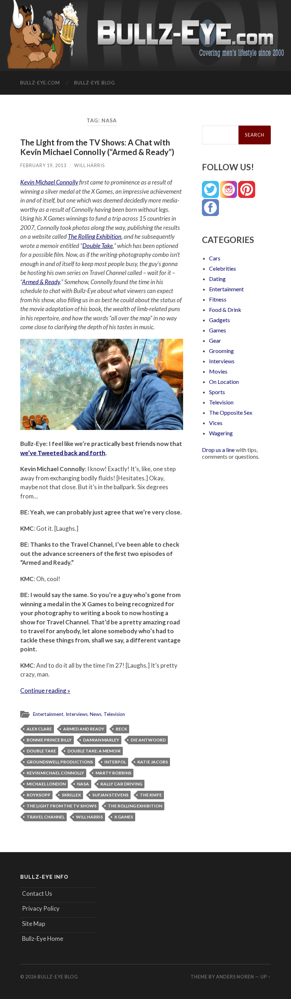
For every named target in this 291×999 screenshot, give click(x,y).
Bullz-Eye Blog (94, 82)
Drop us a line (218, 449)
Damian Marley (101, 740)
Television (114, 714)
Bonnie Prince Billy (49, 740)
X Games (123, 816)
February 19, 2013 (43, 165)
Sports (217, 391)
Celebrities (222, 268)
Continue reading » (45, 690)
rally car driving (121, 783)
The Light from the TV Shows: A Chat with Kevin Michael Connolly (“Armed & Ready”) (97, 147)
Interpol (115, 762)
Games (217, 330)
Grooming (221, 350)
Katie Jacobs (152, 762)
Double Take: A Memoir (94, 751)
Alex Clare (39, 729)
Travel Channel (46, 816)
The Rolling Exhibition (94, 236)
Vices (216, 422)
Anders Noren (235, 976)
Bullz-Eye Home (42, 938)
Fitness (217, 299)
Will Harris (89, 165)
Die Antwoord (148, 740)
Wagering (221, 433)
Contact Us (37, 893)
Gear (215, 340)
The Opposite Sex (230, 412)
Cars (214, 258)
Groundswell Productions (60, 762)
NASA (83, 783)
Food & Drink (225, 309)
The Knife (151, 794)
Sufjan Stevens (110, 794)
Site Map (33, 923)
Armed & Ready (41, 282)
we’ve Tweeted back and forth (62, 453)
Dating (217, 278)
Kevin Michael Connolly (49, 182)
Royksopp (38, 794)
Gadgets (219, 319)
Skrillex (71, 794)
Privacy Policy (41, 908)
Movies (218, 371)
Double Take (97, 245)
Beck (121, 729)
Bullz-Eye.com (40, 82)
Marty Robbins (113, 773)
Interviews (77, 714)
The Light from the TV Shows (62, 805)
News (95, 714)
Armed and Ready (83, 729)
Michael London (46, 783)
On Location (224, 381)
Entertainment (48, 714)
